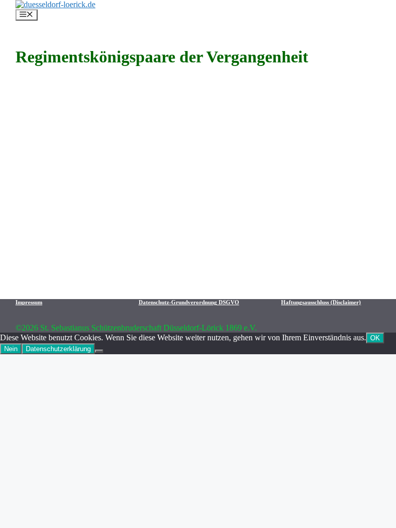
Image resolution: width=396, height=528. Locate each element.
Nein (11, 349)
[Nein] (99, 351)
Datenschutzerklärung (58, 349)
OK (375, 338)
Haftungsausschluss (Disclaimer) (321, 302)
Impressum (28, 302)
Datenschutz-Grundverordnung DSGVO (189, 302)
